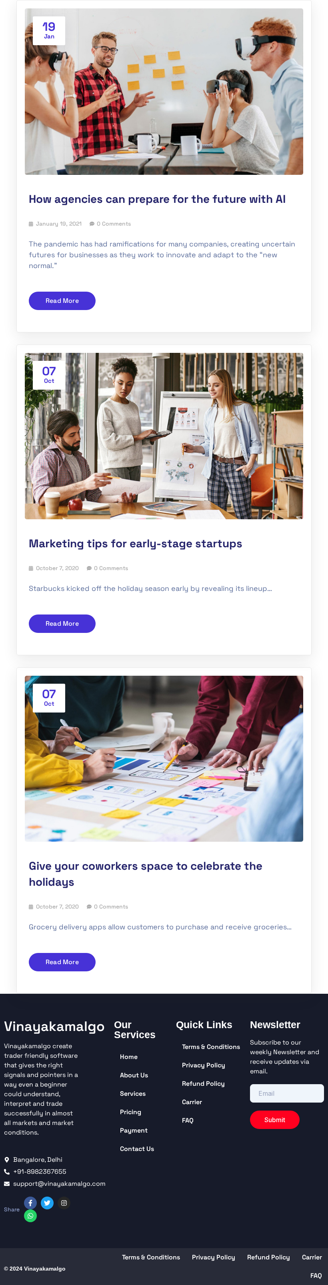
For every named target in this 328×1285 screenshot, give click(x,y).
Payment (134, 1130)
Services (133, 1093)
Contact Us (137, 1149)
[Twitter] (47, 1203)
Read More (62, 300)
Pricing (130, 1112)
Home (129, 1057)
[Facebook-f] (30, 1203)
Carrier (192, 1102)
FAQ (188, 1120)
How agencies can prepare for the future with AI (157, 199)
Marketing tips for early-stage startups (135, 543)
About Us (134, 1075)
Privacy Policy (203, 1065)
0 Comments (114, 223)
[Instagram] (64, 1203)
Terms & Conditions (211, 1047)
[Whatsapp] (30, 1215)
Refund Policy (203, 1083)
